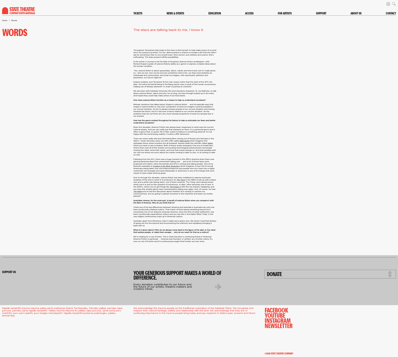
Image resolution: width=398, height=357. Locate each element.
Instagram (278, 320)
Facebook (276, 309)
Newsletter (278, 325)
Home (4, 21)
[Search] (393, 4)
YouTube (275, 315)
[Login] (387, 4)
